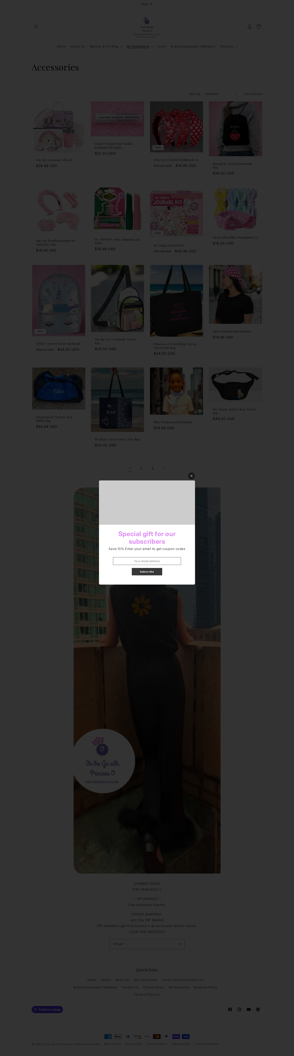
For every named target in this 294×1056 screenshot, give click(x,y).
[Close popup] (191, 475)
